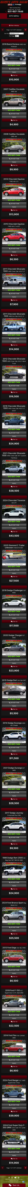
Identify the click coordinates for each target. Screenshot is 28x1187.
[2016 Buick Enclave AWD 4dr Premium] (14, 57)
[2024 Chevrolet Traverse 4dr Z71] (14, 514)
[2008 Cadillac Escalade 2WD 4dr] (14, 147)
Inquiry (14, 72)
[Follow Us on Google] (18, 1178)
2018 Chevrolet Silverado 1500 (14, 408)
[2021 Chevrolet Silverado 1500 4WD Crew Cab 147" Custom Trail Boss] (14, 469)
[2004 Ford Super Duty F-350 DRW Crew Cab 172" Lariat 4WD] (14, 1141)
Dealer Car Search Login (13, 1180)
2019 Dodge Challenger (14, 591)
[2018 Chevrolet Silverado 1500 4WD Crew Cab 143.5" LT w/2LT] (14, 421)
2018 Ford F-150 (14, 991)
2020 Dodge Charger (14, 636)
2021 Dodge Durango (14, 769)
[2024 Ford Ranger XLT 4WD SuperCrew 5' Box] (14, 1094)
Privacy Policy (20, 1179)
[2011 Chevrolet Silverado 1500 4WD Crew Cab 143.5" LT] (14, 282)
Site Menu (14, 16)
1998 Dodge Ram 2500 (14, 859)
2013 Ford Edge (14, 948)
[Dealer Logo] (14, 3)
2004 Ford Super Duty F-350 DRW (14, 1127)
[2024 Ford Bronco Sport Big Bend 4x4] (14, 916)
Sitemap (11, 1181)
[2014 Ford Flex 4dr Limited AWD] (14, 1049)
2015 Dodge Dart (14, 680)
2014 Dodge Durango (14, 724)
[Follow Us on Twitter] (12, 1178)
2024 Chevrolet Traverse (14, 501)
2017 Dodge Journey (14, 814)
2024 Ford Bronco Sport (14, 904)
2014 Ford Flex (14, 1036)
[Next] (25, 29)
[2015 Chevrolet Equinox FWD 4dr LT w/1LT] (14, 237)
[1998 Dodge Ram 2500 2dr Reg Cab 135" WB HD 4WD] (14, 871)
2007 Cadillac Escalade (14, 90)
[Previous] (2, 29)
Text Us (14, 75)
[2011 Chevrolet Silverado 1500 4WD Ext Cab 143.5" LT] (14, 327)
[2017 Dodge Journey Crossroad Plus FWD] (14, 826)
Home (6, 1179)
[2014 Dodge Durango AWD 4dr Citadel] (14, 736)
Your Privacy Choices (18, 1181)
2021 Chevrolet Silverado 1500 (14, 455)
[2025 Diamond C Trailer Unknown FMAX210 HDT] (14, 559)
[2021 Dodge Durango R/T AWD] (14, 781)
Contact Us (14, 1179)
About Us (10, 1179)
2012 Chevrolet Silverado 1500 (14, 361)
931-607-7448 (15, 11)
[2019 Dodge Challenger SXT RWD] (14, 604)
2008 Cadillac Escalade (14, 135)
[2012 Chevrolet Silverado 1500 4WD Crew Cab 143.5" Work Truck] (14, 374)
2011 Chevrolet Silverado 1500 (14, 270)
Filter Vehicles (14, 25)
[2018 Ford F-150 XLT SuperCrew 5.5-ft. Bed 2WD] (14, 1004)
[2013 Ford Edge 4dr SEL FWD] (14, 959)
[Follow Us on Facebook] (9, 1178)
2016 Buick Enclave (14, 45)
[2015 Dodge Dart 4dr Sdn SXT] (14, 691)
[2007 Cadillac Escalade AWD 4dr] (14, 102)
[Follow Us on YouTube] (15, 1178)
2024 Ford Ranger (14, 1081)
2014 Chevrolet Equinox (14, 180)
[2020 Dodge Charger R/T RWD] (14, 649)
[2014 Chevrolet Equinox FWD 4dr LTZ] (14, 192)
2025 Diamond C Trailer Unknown (14, 546)
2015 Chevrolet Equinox (14, 225)
